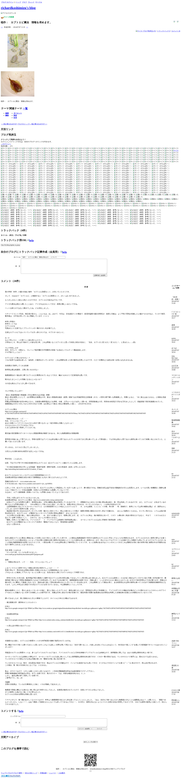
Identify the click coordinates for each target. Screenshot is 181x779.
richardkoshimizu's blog (18, 8)
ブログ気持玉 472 (149, 31)
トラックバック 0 (163, 31)
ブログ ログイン (7, 2)
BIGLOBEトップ (31, 773)
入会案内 (61, 773)
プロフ (24, 2)
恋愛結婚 (43, 773)
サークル (38, 2)
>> (27, 27)
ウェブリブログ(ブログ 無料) (11, 773)
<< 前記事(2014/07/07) (9, 124)
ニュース (52, 773)
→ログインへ (6, 144)
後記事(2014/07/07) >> (39, 124)
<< (2, 27)
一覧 (25, 108)
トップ (18, 2)
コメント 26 (175, 31)
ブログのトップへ (24, 124)
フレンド (31, 2)
